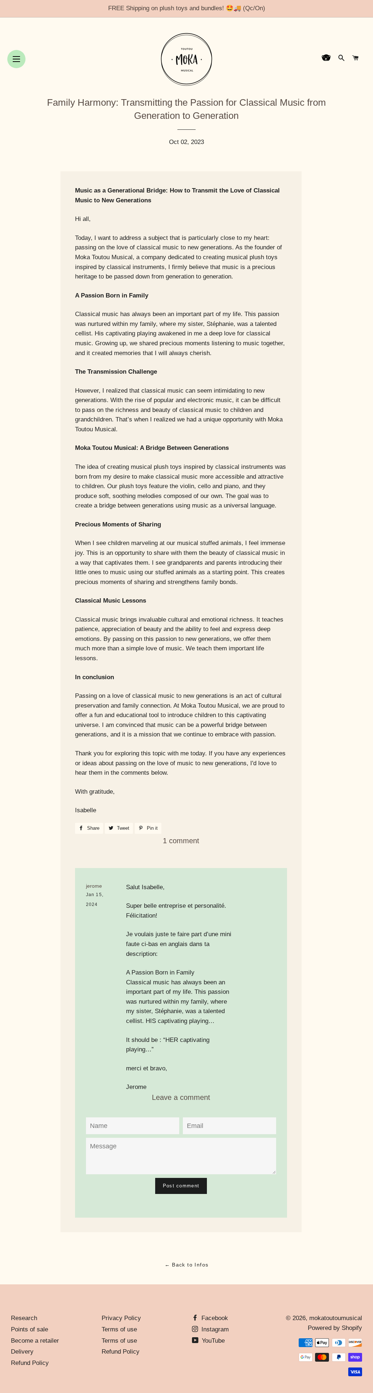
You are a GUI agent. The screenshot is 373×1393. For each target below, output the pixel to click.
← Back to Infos (187, 1265)
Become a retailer (35, 1340)
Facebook (214, 1318)
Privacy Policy (121, 1318)
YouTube (212, 1340)
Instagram (214, 1329)
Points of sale (29, 1329)
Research (24, 1318)
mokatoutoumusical (335, 1318)
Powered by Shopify (335, 1327)
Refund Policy (30, 1362)
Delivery (22, 1351)
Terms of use (119, 1329)
